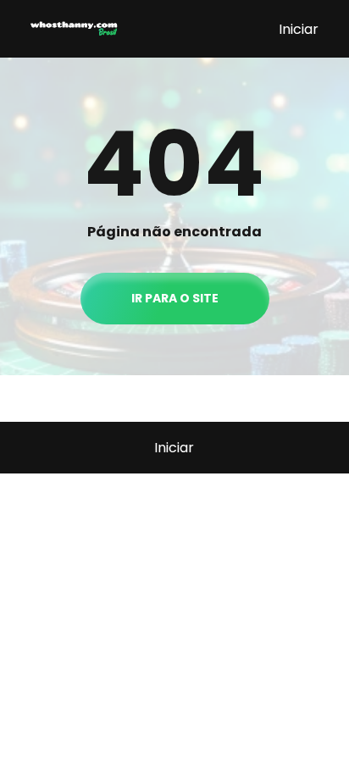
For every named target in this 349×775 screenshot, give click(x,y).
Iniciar (299, 29)
